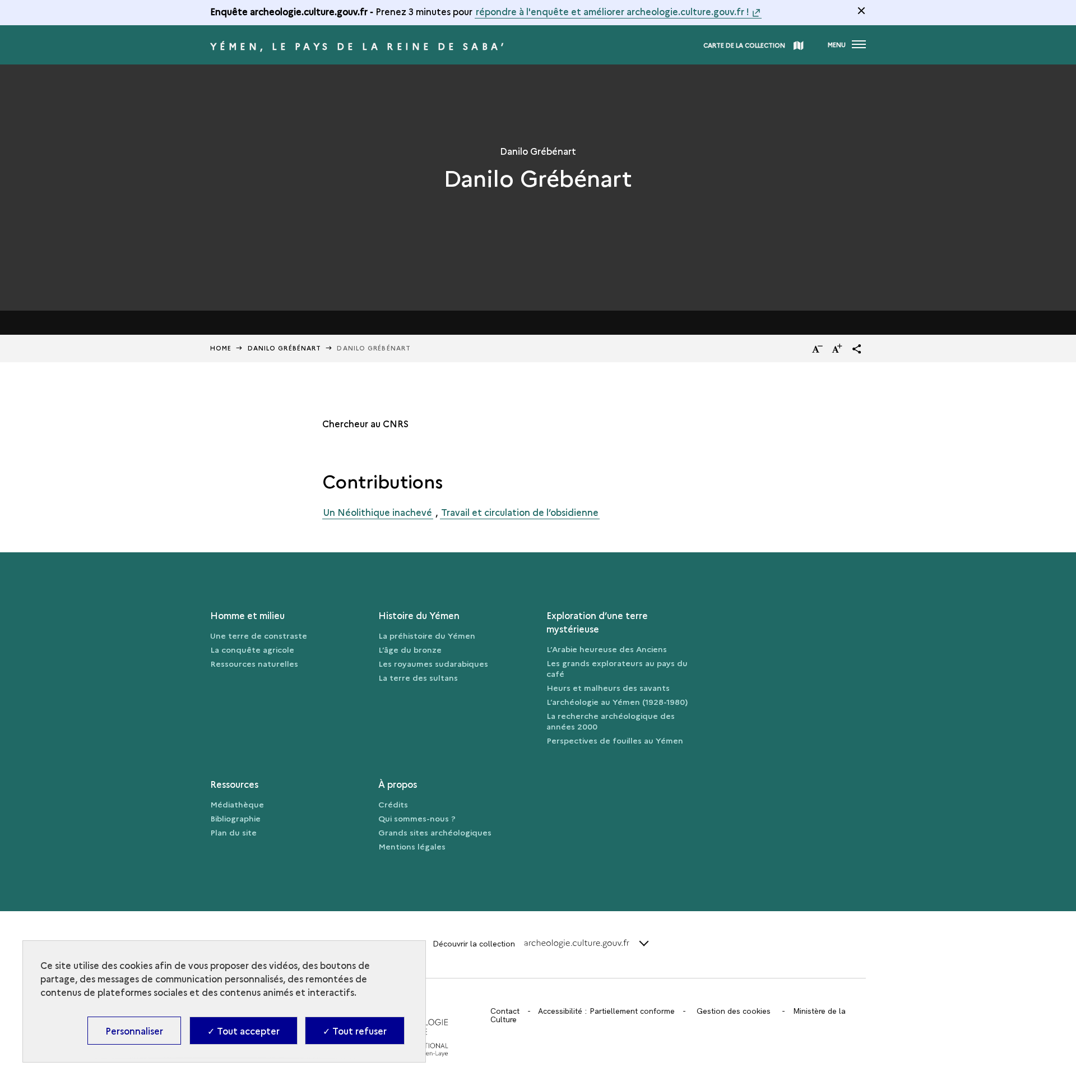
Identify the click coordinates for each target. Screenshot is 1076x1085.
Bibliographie (235, 818)
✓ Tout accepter (243, 1030)
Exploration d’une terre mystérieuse (597, 622)
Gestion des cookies (734, 1010)
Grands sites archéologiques (434, 832)
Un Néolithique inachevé (377, 512)
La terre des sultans (418, 677)
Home (220, 348)
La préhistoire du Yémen (426, 635)
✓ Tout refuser (355, 1030)
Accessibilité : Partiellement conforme (606, 1011)
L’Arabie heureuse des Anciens (606, 648)
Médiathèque (237, 804)
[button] (857, 349)
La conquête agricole (252, 649)
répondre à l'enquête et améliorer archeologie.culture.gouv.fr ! (612, 11)
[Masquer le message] (861, 10)
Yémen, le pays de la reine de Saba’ (358, 46)
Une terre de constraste (258, 635)
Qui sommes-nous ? (417, 818)
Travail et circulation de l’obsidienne (520, 512)
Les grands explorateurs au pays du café (617, 668)
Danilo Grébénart (285, 348)
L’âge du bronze (410, 649)
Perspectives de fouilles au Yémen (614, 740)
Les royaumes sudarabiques (433, 663)
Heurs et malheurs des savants (608, 687)
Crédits (393, 804)
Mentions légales (412, 846)
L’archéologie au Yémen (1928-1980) (617, 701)
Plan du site (233, 832)
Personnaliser (134, 1030)
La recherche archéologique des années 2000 (610, 721)
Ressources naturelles (254, 663)
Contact (505, 1011)
